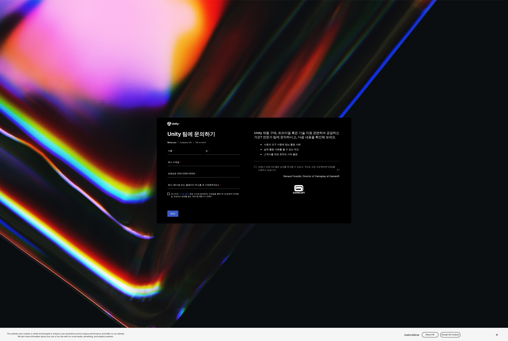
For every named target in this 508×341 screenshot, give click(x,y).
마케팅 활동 (184, 194)
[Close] (496, 335)
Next (173, 214)
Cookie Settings (411, 335)
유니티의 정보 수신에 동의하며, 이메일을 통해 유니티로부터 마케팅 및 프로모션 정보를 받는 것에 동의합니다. (205, 195)
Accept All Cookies (450, 335)
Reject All (430, 335)
